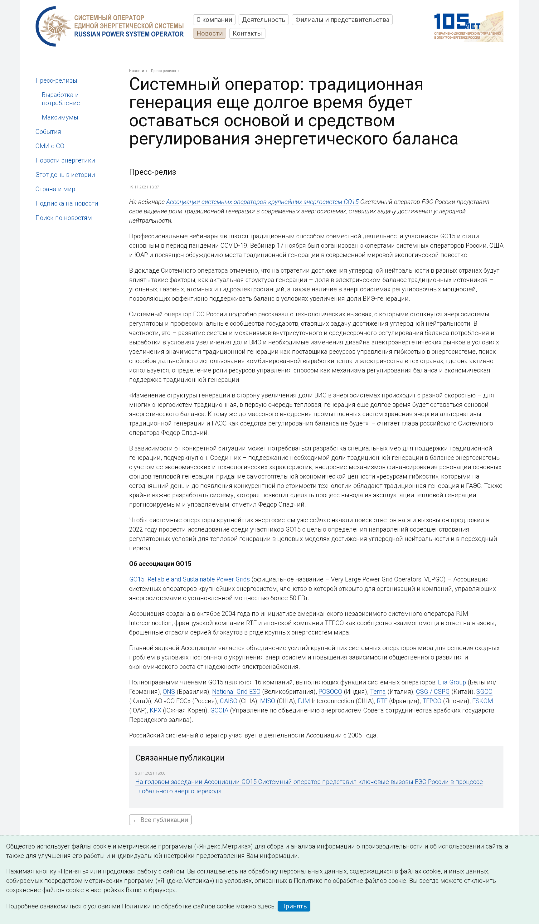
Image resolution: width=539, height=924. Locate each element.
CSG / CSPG (433, 691)
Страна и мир (55, 189)
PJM (304, 701)
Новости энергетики (65, 160)
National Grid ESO (236, 691)
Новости (210, 33)
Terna (378, 691)
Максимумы (60, 117)
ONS (169, 691)
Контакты (247, 33)
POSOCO (330, 691)
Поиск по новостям (64, 217)
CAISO (228, 701)
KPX (155, 710)
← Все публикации (160, 820)
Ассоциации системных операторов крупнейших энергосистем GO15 (262, 202)
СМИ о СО (50, 146)
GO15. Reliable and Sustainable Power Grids (189, 579)
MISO (267, 701)
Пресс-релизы (56, 80)
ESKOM (482, 701)
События (48, 131)
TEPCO (431, 701)
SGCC (484, 691)
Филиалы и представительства (342, 19)
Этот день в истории (65, 174)
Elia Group (452, 682)
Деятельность (263, 19)
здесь (266, 906)
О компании (214, 19)
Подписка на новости (67, 203)
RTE (382, 701)
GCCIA (219, 710)
